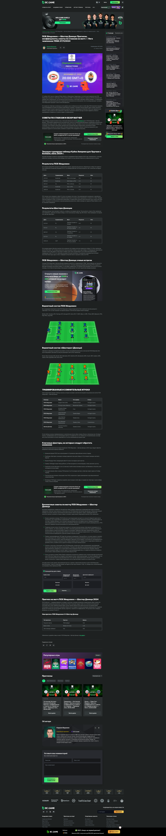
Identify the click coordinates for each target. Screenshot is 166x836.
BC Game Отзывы (110, 819)
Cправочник (68, 7)
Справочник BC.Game (47, 819)
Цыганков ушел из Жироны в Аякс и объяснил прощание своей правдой (113, 49)
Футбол (67, 680)
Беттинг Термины (78, 7)
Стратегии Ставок (46, 824)
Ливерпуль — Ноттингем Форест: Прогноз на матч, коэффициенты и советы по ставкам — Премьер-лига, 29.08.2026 (112, 58)
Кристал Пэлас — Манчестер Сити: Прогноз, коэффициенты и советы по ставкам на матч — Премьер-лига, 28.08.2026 (113, 76)
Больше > (98, 655)
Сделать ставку (50, 590)
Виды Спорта (45, 821)
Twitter (60, 47)
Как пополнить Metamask (112, 821)
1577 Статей (76, 731)
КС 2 (94, 7)
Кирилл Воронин (51, 46)
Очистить (64, 590)
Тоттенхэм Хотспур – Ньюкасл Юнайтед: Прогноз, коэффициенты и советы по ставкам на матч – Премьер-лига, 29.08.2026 (113, 40)
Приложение (104, 7)
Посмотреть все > (119, 33)
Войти (105, 2)
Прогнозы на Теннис (68, 824)
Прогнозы (87, 7)
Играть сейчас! (115, 831)
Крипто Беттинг (45, 822)
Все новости (88, 819)
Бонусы (114, 7)
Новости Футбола (89, 821)
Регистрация (115, 2)
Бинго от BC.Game (110, 822)
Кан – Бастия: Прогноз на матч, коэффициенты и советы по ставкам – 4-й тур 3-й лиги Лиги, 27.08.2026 (113, 94)
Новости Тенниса (89, 822)
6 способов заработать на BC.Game (114, 826)
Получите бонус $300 (92, 134)
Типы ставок (45, 826)
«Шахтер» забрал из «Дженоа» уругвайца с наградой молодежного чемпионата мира (111, 85)
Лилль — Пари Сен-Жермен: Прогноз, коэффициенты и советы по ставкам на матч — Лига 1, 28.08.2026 (113, 67)
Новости (114, 46)
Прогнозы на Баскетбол (69, 822)
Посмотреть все (96, 675)
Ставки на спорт (46, 7)
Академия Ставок (58, 7)
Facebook (64, 47)
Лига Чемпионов (51, 680)
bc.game (82, 635)
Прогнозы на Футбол (68, 821)
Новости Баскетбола (89, 824)
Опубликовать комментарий (51, 780)
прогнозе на (80, 120)
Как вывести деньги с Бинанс (113, 824)
